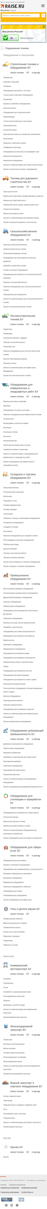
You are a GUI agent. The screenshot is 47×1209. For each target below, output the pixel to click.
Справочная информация (10, 1192)
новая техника (17, 72)
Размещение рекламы (29, 1188)
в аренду (36, 72)
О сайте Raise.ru (27, 1192)
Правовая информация (17, 1185)
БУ (27, 72)
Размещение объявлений (10, 1188)
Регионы (4, 1185)
